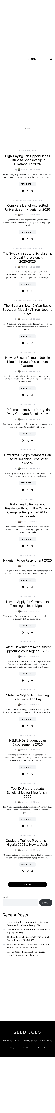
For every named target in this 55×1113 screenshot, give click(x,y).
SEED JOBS (27, 58)
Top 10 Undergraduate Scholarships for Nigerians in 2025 (27, 792)
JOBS (34, 151)
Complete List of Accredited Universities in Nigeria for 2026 (27, 207)
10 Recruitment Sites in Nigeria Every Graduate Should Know (27, 412)
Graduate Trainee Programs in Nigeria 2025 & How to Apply (27, 843)
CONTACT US (46, 1041)
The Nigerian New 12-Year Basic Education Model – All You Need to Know (27, 309)
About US (7, 1041)
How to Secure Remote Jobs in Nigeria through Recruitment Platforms (27, 362)
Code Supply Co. (39, 1048)
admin (24, 170)
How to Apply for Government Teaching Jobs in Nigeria (27, 604)
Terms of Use (30, 1041)
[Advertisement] (27, 27)
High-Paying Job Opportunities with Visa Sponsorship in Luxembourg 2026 (27, 160)
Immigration (24, 151)
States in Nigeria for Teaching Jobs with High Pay (27, 697)
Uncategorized (27, 352)
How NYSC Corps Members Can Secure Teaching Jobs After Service (27, 459)
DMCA (18, 1041)
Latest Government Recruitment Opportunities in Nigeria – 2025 (27, 649)
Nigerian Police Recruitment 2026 (27, 560)
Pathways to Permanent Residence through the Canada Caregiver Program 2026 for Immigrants (27, 510)
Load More (26, 884)
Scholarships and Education (27, 200)
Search (5, 897)
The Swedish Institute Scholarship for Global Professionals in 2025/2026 (27, 257)
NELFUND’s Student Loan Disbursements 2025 (27, 742)
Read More (26, 184)
